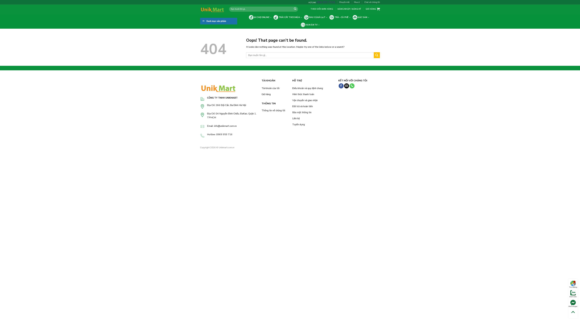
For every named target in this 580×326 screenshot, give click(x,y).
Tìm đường (573, 287)
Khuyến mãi (344, 2)
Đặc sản (362, 17)
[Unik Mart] (212, 9)
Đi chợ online (261, 17)
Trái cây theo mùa (289, 17)
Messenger (573, 306)
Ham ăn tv (311, 25)
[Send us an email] (346, 85)
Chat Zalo (573, 297)
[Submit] (295, 9)
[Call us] (352, 85)
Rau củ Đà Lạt (317, 17)
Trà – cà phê (341, 17)
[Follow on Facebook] (341, 85)
